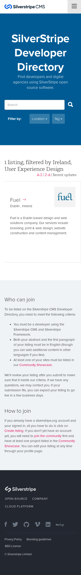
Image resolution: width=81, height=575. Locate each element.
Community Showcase (35, 365)
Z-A (47, 175)
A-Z (40, 175)
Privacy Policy (13, 539)
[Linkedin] (50, 524)
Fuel (15, 200)
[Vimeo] (40, 524)
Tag (57, 119)
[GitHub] (29, 524)
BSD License (13, 546)
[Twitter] (17, 524)
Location (38, 119)
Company (40, 499)
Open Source (16, 499)
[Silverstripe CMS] (24, 7)
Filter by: (14, 119)
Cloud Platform (19, 506)
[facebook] (7, 524)
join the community (47, 436)
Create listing (13, 431)
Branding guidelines (39, 539)
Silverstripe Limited (19, 554)
